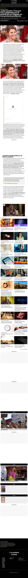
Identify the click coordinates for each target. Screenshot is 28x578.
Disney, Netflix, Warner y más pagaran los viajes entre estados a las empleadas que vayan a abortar (14, 429)
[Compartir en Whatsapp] (26, 20)
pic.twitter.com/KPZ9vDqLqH (15, 181)
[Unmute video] (14, 210)
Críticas (3, 566)
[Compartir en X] (25, 20)
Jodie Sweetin (14, 60)
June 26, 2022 (15, 183)
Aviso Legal (19, 557)
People (9, 192)
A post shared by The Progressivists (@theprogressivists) (13, 122)
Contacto (11, 558)
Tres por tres (3, 492)
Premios (3, 564)
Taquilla (3, 565)
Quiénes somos (12, 557)
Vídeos (3, 563)
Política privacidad (21, 558)
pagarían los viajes (21, 50)
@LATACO (8, 181)
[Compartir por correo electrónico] (22, 20)
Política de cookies (20, 559)
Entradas (3, 567)
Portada (3, 557)
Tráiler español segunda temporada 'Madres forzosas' (10, 481)
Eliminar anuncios (14, 139)
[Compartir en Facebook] (23, 20)
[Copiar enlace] (20, 20)
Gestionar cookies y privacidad (22, 560)
